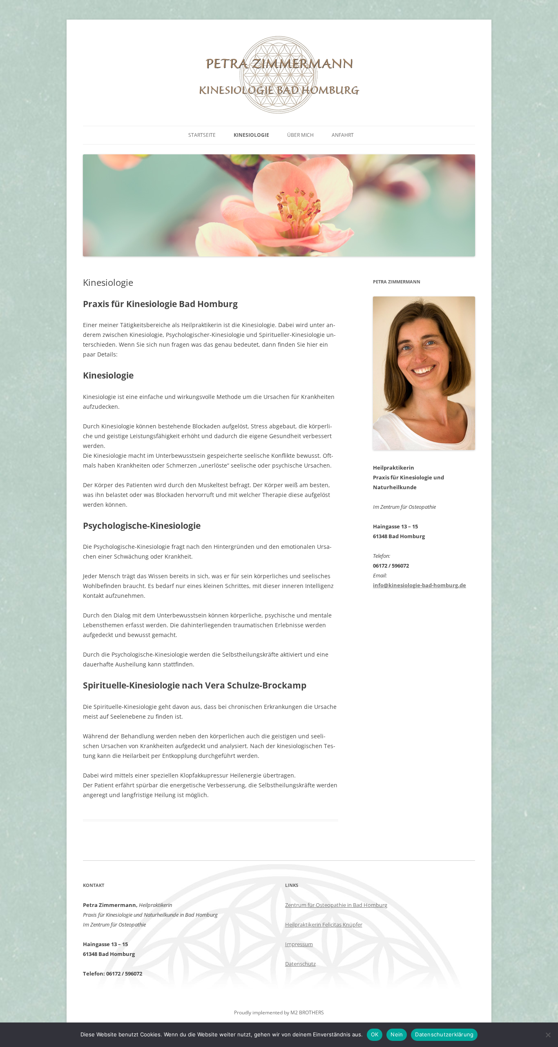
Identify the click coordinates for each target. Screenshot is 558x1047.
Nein (397, 1034)
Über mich (300, 134)
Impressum (299, 944)
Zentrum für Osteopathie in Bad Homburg (336, 905)
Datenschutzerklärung (444, 1034)
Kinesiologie (251, 134)
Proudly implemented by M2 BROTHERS (279, 1012)
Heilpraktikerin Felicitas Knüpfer (323, 924)
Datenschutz (300, 963)
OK (375, 1034)
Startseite (202, 134)
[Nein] (548, 1035)
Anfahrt (343, 134)
